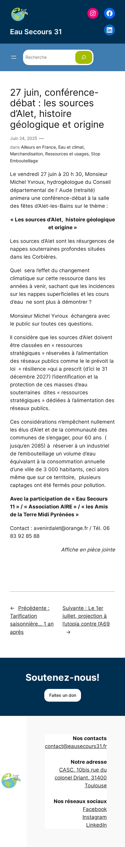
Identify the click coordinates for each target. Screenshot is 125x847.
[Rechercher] (83, 57)
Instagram (95, 817)
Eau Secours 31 (36, 32)
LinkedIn (96, 825)
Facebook (95, 809)
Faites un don (62, 695)
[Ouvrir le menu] (13, 57)
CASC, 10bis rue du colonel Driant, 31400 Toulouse (81, 778)
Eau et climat (71, 147)
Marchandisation (26, 153)
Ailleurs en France (38, 147)
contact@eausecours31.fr (76, 746)
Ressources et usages (67, 153)
